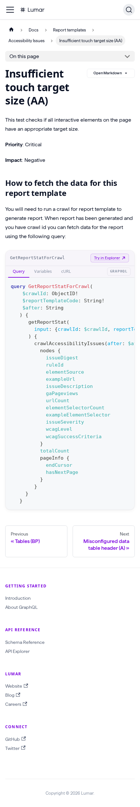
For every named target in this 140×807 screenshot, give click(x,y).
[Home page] (11, 30)
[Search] (129, 10)
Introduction (18, 598)
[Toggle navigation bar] (10, 10)
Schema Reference (25, 642)
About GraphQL (21, 607)
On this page (24, 56)
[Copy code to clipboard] (126, 285)
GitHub (12, 739)
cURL (66, 271)
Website (13, 686)
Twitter (12, 748)
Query (19, 271)
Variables (43, 271)
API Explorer (17, 651)
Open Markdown (107, 73)
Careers (13, 704)
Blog (9, 695)
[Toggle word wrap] (114, 285)
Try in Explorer (107, 258)
